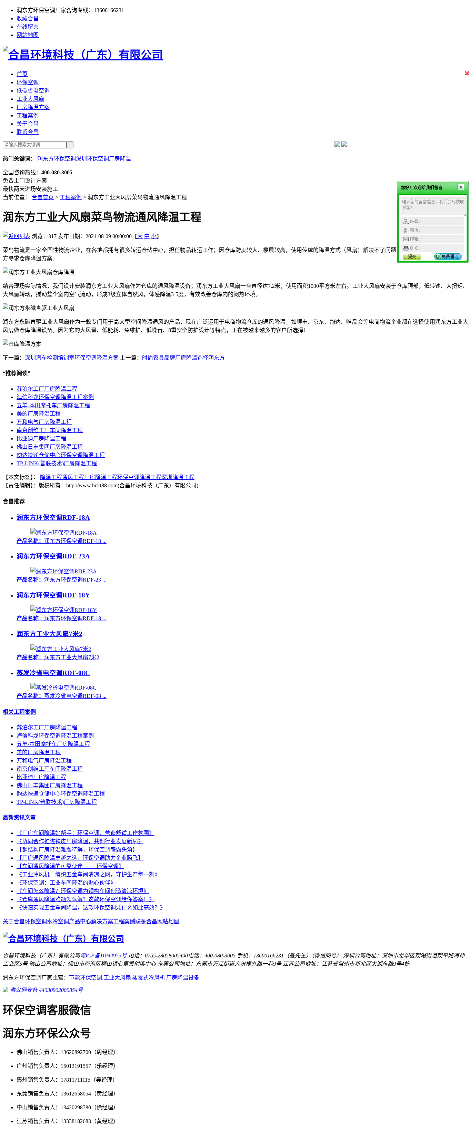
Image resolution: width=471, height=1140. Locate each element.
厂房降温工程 (100, 477)
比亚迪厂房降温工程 (41, 438)
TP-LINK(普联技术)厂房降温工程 (57, 463)
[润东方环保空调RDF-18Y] (63, 610)
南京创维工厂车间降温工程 (50, 430)
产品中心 (80, 921)
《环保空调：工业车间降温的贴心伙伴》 (66, 883)
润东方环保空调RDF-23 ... (62, 580)
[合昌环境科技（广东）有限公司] (83, 55)
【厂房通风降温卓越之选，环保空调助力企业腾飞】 (80, 858)
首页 (22, 74)
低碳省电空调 (33, 91)
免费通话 (450, 256)
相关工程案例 (19, 712)
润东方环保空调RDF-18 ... (62, 541)
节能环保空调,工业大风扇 (100, 978)
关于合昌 (28, 124)
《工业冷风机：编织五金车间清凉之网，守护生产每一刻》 (88, 874)
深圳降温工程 (177, 477)
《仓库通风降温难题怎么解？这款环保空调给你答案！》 (85, 899)
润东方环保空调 (56, 159)
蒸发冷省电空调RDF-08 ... (62, 696)
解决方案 (102, 921)
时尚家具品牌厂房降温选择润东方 (183, 358)
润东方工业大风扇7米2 (49, 633)
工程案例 (28, 115)
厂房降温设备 (182, 978)
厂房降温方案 (33, 107)
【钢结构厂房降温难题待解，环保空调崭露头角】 (77, 849)
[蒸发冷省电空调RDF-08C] (63, 688)
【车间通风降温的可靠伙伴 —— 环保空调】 (70, 866)
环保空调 (28, 82)
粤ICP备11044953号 (103, 955)
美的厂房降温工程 (39, 414)
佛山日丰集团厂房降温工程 (50, 447)
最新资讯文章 (19, 817)
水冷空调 (58, 921)
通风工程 (73, 477)
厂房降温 (120, 159)
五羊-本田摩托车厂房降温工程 (53, 405)
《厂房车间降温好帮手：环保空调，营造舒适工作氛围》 (85, 833)
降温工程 (51, 477)
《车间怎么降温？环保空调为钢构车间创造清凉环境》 (83, 891)
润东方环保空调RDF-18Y (53, 595)
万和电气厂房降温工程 (44, 422)
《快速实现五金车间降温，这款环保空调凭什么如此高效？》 (91, 907)
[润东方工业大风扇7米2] (60, 649)
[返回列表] (16, 236)
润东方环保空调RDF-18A (53, 517)
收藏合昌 (28, 18)
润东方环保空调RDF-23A (53, 556)
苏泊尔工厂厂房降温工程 (47, 389)
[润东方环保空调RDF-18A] (63, 533)
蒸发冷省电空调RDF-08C (53, 672)
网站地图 (28, 35)
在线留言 (28, 27)
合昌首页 (43, 197)
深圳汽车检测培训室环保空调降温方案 (72, 358)
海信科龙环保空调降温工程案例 (55, 397)
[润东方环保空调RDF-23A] (63, 571)
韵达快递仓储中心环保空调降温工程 (61, 455)
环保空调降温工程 (139, 477)
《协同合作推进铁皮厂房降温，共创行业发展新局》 (80, 841)
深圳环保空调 (92, 159)
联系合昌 (28, 132)
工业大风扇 (30, 99)
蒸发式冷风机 (148, 978)
